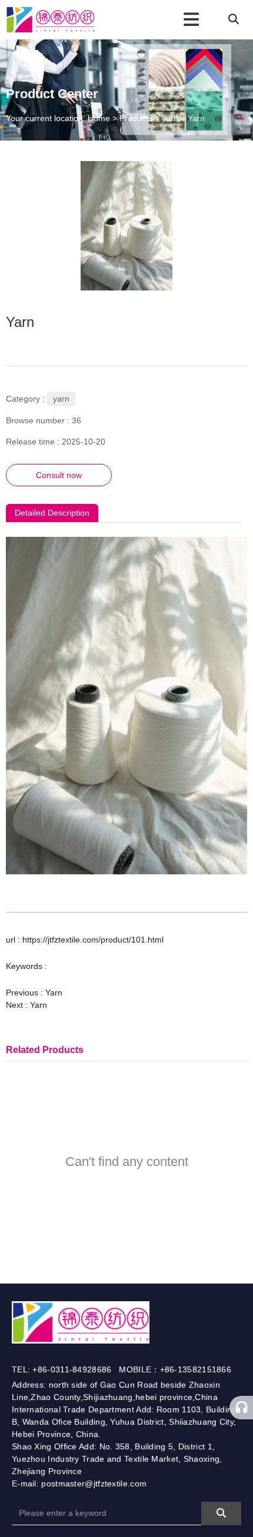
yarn (170, 118)
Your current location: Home (59, 118)
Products (135, 118)
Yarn (53, 992)
